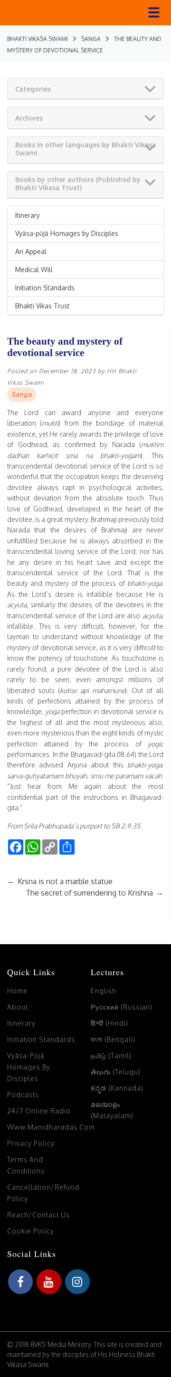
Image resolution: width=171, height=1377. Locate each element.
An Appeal (31, 251)
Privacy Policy (31, 1143)
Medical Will (34, 269)
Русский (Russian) (121, 1007)
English (103, 991)
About (17, 1007)
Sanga (21, 394)
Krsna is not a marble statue (60, 881)
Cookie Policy (30, 1231)
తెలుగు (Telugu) (116, 1072)
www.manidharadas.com (51, 1127)
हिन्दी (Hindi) (109, 1023)
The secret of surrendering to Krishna (94, 893)
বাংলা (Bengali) (113, 1039)
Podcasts (23, 1095)
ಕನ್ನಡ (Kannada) (117, 1088)
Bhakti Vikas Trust (42, 306)
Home (17, 991)
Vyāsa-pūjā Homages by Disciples (66, 233)
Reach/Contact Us (38, 1215)
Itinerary (27, 215)
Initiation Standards (45, 288)
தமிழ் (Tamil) (111, 1055)
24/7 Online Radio (39, 1111)
